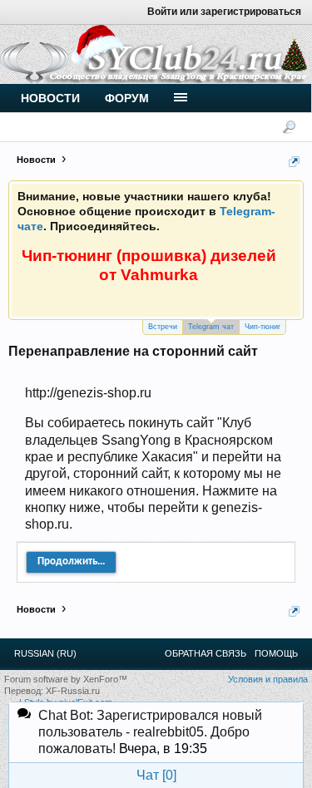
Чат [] (156, 775)
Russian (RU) (45, 653)
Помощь (276, 653)
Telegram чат (211, 327)
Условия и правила (268, 679)
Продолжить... (71, 561)
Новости (50, 98)
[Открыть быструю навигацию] (294, 161)
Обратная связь (205, 653)
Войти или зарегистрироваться (224, 11)
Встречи (162, 327)
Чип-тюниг (262, 327)
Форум (127, 98)
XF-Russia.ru (73, 691)
